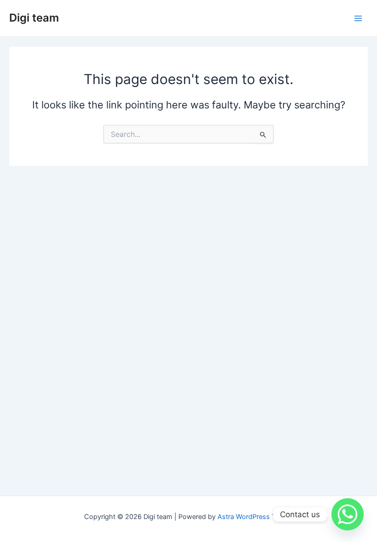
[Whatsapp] (347, 514)
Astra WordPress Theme (255, 517)
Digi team (34, 17)
